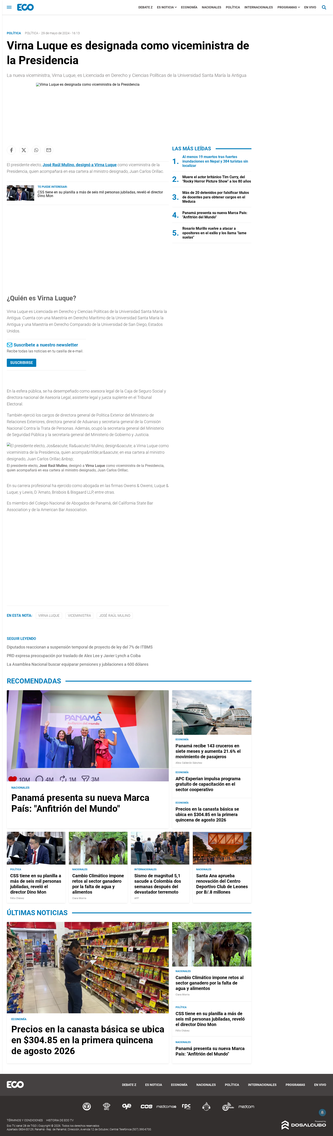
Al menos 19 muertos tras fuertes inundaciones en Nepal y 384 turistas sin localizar (215, 161)
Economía (189, 7)
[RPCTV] (107, 1110)
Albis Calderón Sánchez (189, 762)
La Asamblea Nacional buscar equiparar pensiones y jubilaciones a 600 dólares (77, 664)
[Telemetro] (87, 1110)
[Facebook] (11, 150)
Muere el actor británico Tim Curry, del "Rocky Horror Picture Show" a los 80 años (216, 179)
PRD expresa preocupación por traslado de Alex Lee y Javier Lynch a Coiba (74, 655)
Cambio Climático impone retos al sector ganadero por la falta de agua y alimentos (98, 884)
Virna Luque (49, 616)
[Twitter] (24, 150)
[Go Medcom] (166, 1110)
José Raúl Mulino (114, 616)
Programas (287, 7)
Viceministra (79, 616)
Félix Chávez (17, 898)
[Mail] (48, 150)
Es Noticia (165, 7)
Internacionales (258, 7)
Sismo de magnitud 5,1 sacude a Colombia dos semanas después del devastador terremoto (157, 884)
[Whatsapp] (36, 150)
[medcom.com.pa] (246, 1110)
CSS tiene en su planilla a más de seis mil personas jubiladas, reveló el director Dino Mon (100, 194)
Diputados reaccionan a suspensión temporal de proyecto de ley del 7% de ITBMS (80, 647)
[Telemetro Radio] (226, 1110)
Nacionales (211, 7)
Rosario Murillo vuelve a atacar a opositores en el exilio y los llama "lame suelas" (214, 232)
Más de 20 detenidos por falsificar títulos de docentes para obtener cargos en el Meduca (215, 196)
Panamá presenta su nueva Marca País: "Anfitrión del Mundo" (214, 215)
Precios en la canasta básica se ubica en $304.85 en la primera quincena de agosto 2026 (207, 814)
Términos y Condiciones (25, 1120)
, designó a (80, 164)
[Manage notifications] (322, 1112)
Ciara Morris (79, 898)
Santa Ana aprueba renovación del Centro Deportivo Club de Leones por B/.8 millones (222, 884)
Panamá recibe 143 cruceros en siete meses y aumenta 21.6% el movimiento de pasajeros (208, 751)
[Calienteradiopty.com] (206, 1110)
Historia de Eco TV (60, 1120)
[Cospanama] (147, 1110)
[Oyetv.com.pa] (127, 1110)
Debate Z (145, 7)
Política (233, 7)
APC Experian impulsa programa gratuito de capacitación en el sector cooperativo (208, 784)
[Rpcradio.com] (186, 1110)
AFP (136, 898)
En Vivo (310, 7)
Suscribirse (21, 363)
